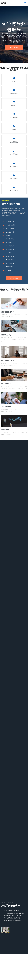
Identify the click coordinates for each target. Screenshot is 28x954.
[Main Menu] (25, 2)
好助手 (4, 3)
